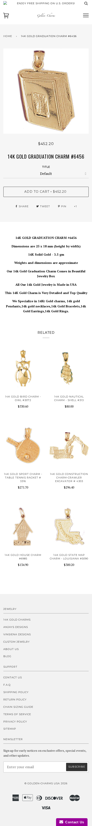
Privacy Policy (15, 721)
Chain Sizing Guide (18, 706)
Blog (7, 656)
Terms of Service (17, 714)
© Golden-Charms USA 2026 (46, 783)
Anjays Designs (15, 627)
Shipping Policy (16, 692)
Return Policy (15, 699)
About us (11, 649)
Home (7, 36)
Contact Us (12, 677)
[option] (46, 91)
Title (46, 166)
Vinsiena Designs (17, 634)
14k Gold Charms (17, 619)
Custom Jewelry (16, 641)
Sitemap (9, 728)
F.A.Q (7, 684)
